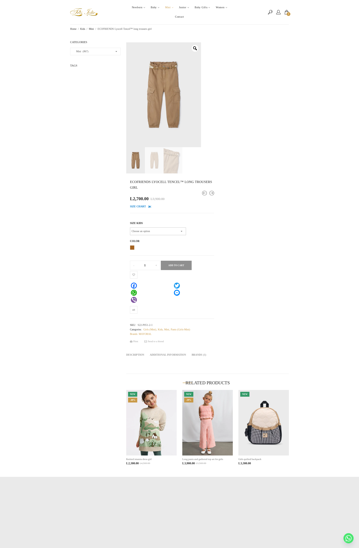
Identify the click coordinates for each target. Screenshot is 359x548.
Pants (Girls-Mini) (180, 329)
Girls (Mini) (149, 329)
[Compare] (133, 310)
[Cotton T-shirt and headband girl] (204, 193)
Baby (154, 7)
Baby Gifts (201, 7)
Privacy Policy (179, 519)
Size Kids (136, 223)
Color (134, 241)
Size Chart (138, 206)
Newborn (137, 7)
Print (135, 341)
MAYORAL (145, 334)
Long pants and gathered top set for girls (202, 459)
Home (73, 29)
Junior (182, 7)
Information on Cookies (179, 525)
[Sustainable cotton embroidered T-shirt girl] (211, 193)
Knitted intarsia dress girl (139, 459)
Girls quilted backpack (249, 459)
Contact (179, 16)
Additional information (168, 354)
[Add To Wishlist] (133, 274)
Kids (82, 29)
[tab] (135, 355)
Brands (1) (199, 354)
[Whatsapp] (348, 538)
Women (220, 7)
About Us (179, 514)
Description (135, 354)
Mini (168, 7)
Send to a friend (155, 341)
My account (179, 508)
